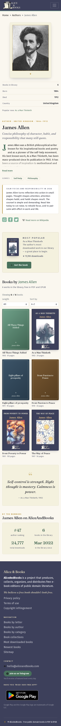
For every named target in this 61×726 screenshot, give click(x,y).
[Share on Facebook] (10, 219)
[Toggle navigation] (54, 5)
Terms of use (11, 603)
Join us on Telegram (19, 673)
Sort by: (33, 299)
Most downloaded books (18, 642)
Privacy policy (12, 598)
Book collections (13, 637)
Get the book (21, 265)
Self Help (18, 178)
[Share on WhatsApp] (4, 219)
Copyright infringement (18, 608)
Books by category (15, 632)
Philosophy (33, 178)
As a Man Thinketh (23, 110)
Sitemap (9, 652)
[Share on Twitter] (16, 219)
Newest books (12, 647)
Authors (16, 15)
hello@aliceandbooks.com (23, 666)
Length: (5, 299)
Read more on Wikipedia (37, 220)
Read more (7, 170)
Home (5, 15)
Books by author (14, 627)
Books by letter (13, 622)
